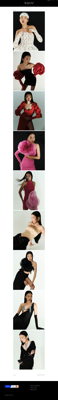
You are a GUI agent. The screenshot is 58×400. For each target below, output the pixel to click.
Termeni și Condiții (34, 387)
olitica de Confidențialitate (35, 385)
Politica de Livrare (34, 389)
